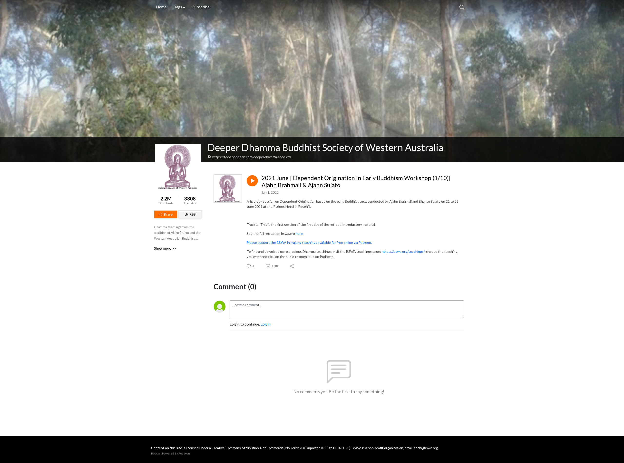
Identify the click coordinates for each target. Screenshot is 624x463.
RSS (192, 214)
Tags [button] (178, 6)
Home (161, 6)
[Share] (292, 266)
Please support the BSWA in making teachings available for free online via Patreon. (309, 242)
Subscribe (201, 6)
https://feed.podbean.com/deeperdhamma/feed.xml (251, 157)
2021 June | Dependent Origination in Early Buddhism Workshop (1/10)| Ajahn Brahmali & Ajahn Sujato (356, 181)
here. (299, 233)
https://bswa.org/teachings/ (403, 251)
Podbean (184, 453)
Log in (266, 324)
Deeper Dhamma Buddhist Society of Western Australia (325, 147)
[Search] (462, 7)
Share (168, 214)
